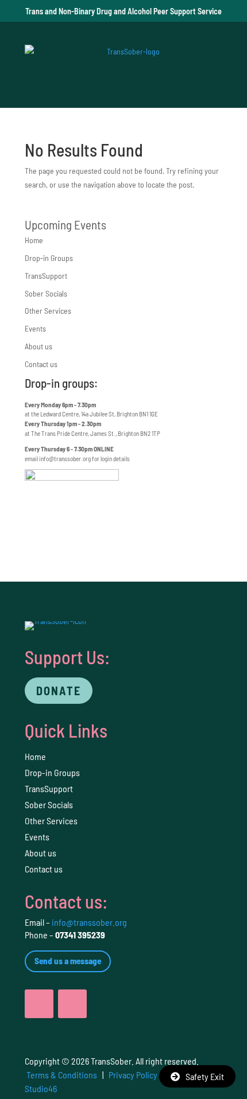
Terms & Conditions (61, 1074)
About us (38, 346)
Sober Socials (46, 293)
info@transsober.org (65, 458)
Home (34, 240)
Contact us (41, 364)
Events (35, 328)
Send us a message (67, 961)
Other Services (48, 310)
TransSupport (46, 275)
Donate (58, 690)
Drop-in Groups (49, 258)
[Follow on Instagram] (72, 1003)
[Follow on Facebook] (39, 1003)
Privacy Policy (133, 1074)
